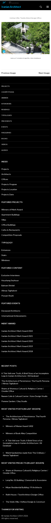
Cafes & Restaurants (10, 230)
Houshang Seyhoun (10, 280)
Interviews (6, 104)
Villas (3, 220)
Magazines (6, 133)
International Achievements (13, 316)
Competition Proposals (11, 235)
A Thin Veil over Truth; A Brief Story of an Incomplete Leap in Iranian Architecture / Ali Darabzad (25, 374)
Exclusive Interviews (10, 275)
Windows (5, 260)
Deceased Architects (10, 311)
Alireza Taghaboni (9, 290)
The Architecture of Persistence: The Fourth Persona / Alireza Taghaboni (24, 417)
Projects (5, 86)
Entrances (5, 250)
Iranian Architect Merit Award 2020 (17, 341)
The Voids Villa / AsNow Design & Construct (25, 502)
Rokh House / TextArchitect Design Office (24, 494)
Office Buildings (8, 225)
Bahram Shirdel (8, 285)
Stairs (4, 255)
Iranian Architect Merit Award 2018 (17, 351)
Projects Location (9, 189)
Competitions (7, 92)
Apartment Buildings (10, 214)
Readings (5, 109)
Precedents (6, 121)
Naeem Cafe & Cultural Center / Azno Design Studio (24, 396)
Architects (6, 174)
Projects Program (9, 184)
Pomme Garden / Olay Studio (14, 401)
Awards (4, 98)
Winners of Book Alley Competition (21, 433)
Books (4, 138)
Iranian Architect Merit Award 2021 (17, 336)
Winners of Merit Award (12, 209)
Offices (4, 179)
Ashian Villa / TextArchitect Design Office (25, 18)
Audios (4, 150)
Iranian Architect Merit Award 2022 (17, 331)
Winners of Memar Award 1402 (19, 426)
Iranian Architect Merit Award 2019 (17, 346)
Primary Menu (47, 6)
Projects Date (7, 194)
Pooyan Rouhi (7, 295)
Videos (4, 144)
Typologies (6, 115)
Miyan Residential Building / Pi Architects (24, 487)
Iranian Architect (11, 6)
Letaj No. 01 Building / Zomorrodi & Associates (26, 480)
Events (4, 127)
